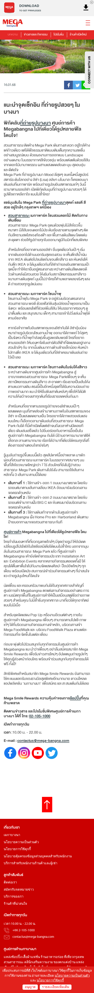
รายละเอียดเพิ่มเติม (55, 987)
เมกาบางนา (12, 835)
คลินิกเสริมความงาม (38, 962)
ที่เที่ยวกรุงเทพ (74, 957)
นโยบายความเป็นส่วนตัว (21, 842)
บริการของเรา (13, 896)
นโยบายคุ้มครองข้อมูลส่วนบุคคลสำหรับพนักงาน (38, 856)
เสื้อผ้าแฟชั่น (31, 957)
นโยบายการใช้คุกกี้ (17, 849)
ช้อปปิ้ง (75, 698)
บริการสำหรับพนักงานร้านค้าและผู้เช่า (30, 863)
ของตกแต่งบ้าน (64, 962)
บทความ (13, 34)
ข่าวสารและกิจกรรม (35, 34)
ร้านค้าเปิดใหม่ (78, 34)
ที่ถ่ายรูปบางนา (35, 123)
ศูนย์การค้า (12, 532)
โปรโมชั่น (59, 34)
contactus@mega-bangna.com (43, 741)
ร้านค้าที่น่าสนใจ (15, 904)
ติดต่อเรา (10, 882)
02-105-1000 (39, 716)
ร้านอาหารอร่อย (52, 957)
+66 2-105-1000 (23, 930)
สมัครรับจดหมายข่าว (19, 889)
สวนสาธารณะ (19, 215)
